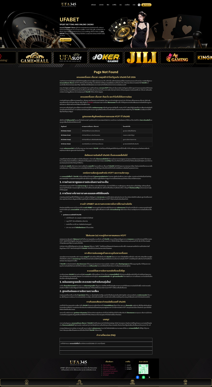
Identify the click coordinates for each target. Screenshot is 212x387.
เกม (120, 5)
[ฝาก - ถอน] (79, 381)
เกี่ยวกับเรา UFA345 (108, 367)
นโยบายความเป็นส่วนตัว (109, 369)
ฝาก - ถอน (80, 384)
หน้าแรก (93, 5)
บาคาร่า (101, 5)
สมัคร (26, 384)
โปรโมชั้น (132, 384)
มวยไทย (127, 5)
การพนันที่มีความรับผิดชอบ (110, 371)
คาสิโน (114, 5)
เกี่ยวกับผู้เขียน (107, 365)
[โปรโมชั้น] (132, 381)
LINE (185, 384)
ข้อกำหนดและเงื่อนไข (108, 373)
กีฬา (108, 5)
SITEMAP (106, 375)
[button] (139, 4)
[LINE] (185, 381)
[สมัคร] (26, 381)
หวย (134, 5)
